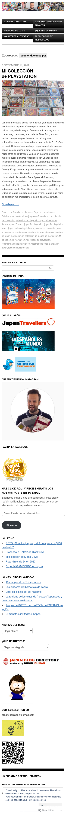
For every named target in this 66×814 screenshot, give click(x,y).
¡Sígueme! (11, 525)
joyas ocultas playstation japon (47, 227)
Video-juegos (28, 216)
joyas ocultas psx (10, 231)
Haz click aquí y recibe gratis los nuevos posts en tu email (27, 490)
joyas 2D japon (16, 224)
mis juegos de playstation (38, 239)
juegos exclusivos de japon (32, 231)
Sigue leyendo (10, 204)
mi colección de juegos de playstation (40, 235)
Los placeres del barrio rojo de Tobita (27, 587)
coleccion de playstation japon (30, 220)
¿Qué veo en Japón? (46, 30)
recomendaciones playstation (16, 243)
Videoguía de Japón (14, 30)
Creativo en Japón (22, 211)
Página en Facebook (15, 446)
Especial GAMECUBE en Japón (24, 566)
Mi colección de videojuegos (44, 38)
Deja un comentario (43, 211)
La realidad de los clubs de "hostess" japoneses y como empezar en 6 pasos (32, 598)
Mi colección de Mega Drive (22, 556)
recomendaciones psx (18, 247)
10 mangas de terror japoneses (23, 582)
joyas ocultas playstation (20, 227)
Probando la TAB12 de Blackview (25, 552)
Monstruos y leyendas (16, 36)
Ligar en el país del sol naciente (24, 591)
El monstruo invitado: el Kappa (23, 614)
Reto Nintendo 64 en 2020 (20, 561)
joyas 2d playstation (33, 224)
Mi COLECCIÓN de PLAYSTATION (19, 73)
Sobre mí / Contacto (15, 21)
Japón (18, 216)
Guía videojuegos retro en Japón (48, 23)
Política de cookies (37, 799)
